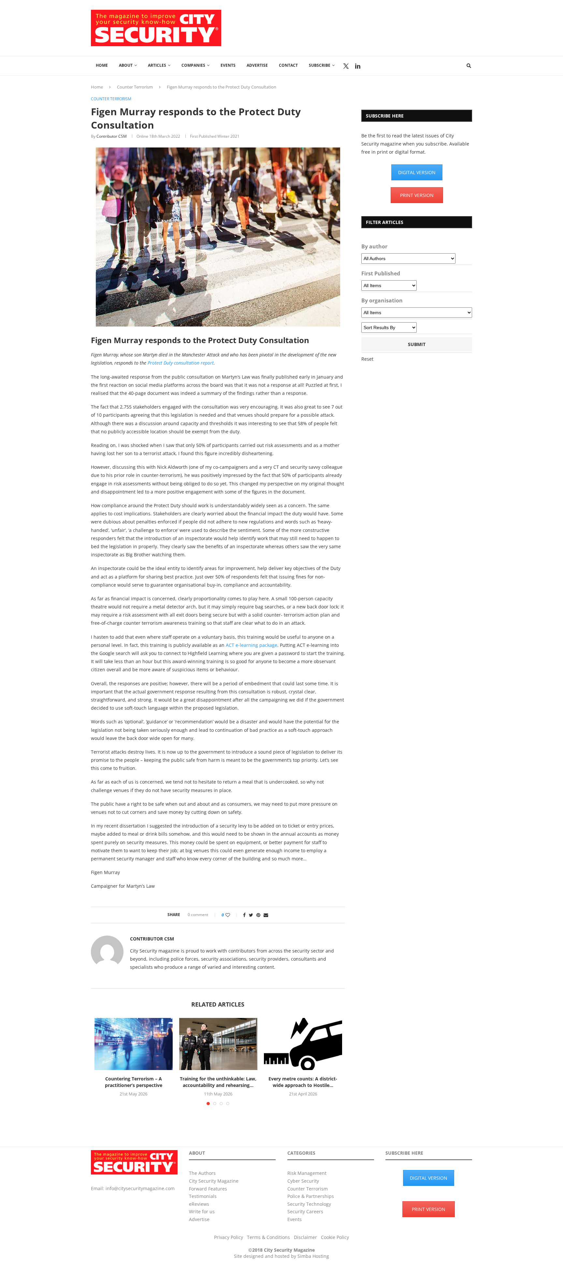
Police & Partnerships (310, 1196)
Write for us (202, 1211)
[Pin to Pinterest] (258, 915)
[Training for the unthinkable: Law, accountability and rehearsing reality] (218, 1044)
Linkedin (358, 66)
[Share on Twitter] (251, 915)
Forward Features (208, 1189)
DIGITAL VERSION (417, 172)
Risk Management (306, 1173)
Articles (157, 65)
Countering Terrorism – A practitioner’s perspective (133, 1082)
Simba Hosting (313, 1256)
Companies (193, 65)
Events (228, 65)
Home (102, 65)
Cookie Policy (335, 1237)
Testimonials (203, 1196)
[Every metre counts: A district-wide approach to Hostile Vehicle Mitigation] (303, 1044)
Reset (367, 359)
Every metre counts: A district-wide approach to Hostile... (302, 1082)
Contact (288, 65)
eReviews (199, 1204)
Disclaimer (305, 1237)
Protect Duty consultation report (181, 363)
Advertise (257, 65)
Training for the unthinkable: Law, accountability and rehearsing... (218, 1082)
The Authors (202, 1173)
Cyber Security (303, 1181)
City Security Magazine (213, 1181)
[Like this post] (232, 915)
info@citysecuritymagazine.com (140, 1188)
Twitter (346, 66)
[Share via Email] (266, 915)
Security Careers (305, 1211)
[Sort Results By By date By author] (389, 327)
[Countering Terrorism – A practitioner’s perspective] (133, 1044)
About (126, 65)
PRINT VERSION (417, 195)
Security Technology (309, 1204)
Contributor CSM (111, 136)
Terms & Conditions (268, 1237)
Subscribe (319, 65)
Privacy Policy (228, 1237)
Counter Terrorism (135, 87)
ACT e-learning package (251, 645)
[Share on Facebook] (244, 915)
